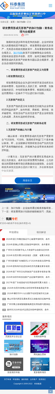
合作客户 (33, 379)
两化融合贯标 (40, 354)
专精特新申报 (40, 336)
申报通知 (16, 379)
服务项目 (24, 379)
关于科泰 (7, 379)
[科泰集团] (12, 5)
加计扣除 (21, 21)
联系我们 (42, 379)
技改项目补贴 (13, 372)
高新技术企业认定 (13, 336)
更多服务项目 (40, 372)
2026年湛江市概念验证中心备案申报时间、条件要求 (30, 239)
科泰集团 (37, 383)
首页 (13, 21)
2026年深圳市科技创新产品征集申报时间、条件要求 (30, 277)
